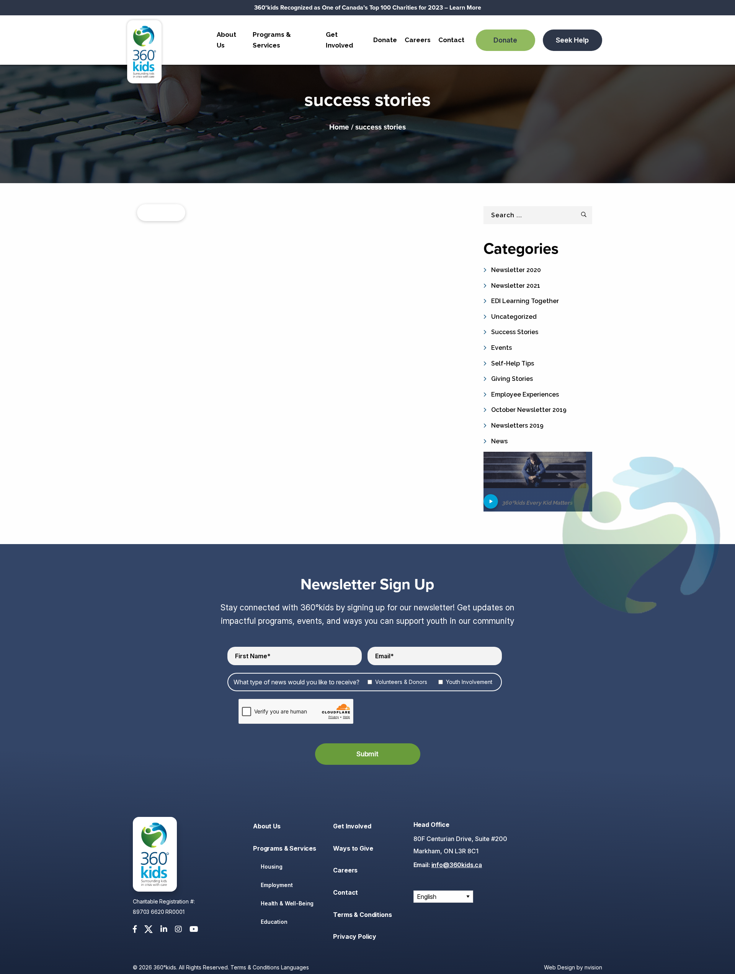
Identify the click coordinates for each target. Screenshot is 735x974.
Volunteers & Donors (401, 682)
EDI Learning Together (525, 301)
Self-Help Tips (512, 363)
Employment (277, 885)
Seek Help (572, 40)
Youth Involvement (469, 682)
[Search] (583, 214)
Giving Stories (512, 378)
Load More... (161, 213)
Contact (451, 40)
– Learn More (367, 7)
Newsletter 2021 (515, 285)
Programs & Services (272, 40)
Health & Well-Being (287, 903)
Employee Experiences (525, 394)
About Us (226, 40)
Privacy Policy (354, 936)
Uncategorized (514, 316)
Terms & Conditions (362, 914)
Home (339, 127)
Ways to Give (353, 848)
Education (274, 921)
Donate (385, 40)
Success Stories (514, 332)
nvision (593, 967)
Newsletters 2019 (517, 425)
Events (501, 347)
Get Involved (339, 40)
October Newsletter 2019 (529, 409)
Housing (272, 866)
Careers (418, 40)
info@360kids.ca (456, 865)
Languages (295, 967)
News (499, 441)
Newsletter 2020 (516, 270)
